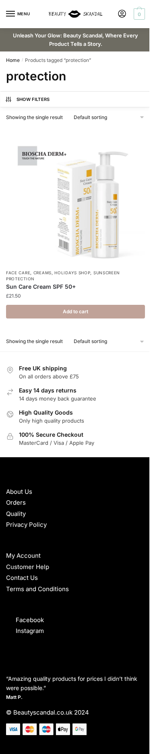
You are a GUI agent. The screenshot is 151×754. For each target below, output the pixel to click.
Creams (42, 272)
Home (13, 60)
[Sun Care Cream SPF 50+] (75, 196)
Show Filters (33, 99)
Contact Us (22, 577)
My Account (23, 555)
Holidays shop (72, 272)
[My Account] (122, 14)
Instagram (30, 631)
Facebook (30, 620)
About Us (19, 491)
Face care (18, 272)
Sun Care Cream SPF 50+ (41, 286)
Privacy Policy (26, 524)
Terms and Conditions (37, 589)
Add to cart (75, 311)
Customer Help (27, 567)
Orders (16, 502)
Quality (16, 514)
